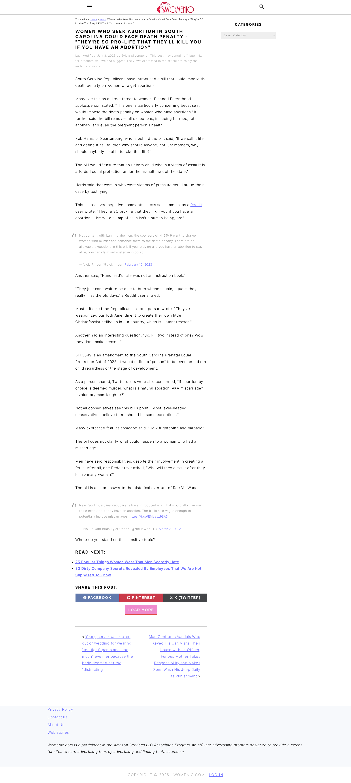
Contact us (57, 717)
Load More (141, 610)
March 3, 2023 (170, 529)
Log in (216, 775)
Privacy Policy (60, 709)
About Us (56, 725)
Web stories (58, 732)
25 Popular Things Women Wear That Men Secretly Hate (127, 562)
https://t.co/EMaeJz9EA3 (149, 516)
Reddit (196, 205)
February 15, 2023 (138, 264)
